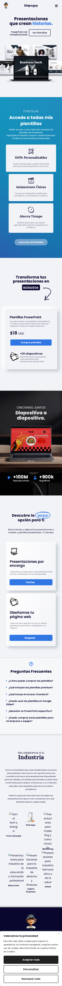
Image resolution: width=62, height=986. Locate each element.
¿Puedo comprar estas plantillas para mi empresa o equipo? (29, 719)
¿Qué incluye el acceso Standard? (29, 694)
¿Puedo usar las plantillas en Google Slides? (28, 702)
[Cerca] (59, 933)
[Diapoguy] (6, 5)
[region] (31, 958)
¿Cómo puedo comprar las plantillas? (31, 681)
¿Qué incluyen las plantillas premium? (31, 687)
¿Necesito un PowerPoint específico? (30, 711)
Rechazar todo (31, 979)
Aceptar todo (31, 959)
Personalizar (31, 969)
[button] (31, 681)
